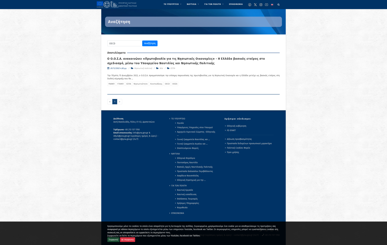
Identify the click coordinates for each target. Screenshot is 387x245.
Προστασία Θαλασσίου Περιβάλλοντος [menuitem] (195, 171)
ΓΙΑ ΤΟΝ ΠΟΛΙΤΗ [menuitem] (179, 185)
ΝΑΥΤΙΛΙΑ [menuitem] (175, 154)
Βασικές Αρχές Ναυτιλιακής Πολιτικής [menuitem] (195, 167)
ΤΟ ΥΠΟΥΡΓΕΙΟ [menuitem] (178, 118)
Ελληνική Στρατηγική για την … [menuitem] (191, 180)
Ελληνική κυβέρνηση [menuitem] (236, 126)
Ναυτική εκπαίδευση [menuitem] (186, 194)
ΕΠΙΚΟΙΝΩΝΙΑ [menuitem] (177, 213)
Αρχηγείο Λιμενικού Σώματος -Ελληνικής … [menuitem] (196, 133)
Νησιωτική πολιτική (143, 68)
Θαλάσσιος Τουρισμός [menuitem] (187, 199)
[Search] (279, 4)
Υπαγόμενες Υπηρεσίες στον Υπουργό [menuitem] (195, 127)
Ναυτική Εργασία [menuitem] (185, 190)
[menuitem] (172, 4)
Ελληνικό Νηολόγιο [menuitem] (186, 158)
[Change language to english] (272, 4)
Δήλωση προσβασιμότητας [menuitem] (239, 139)
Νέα (161, 68)
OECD (167, 84)
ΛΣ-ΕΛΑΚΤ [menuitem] (231, 130)
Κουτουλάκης (156, 84)
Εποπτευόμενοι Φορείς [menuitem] (188, 148)
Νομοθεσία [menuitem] (182, 207)
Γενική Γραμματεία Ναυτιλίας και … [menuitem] (193, 139)
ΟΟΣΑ (174, 84)
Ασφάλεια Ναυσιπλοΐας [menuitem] (188, 175)
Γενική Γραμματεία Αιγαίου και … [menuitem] (192, 144)
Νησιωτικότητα (141, 84)
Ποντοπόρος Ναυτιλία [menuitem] (187, 162)
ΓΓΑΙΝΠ (120, 84)
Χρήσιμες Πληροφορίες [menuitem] (188, 203)
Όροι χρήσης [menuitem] (233, 152)
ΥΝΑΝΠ (111, 84)
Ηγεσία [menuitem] (180, 123)
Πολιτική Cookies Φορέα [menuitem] (238, 148)
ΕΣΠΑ (172, 68)
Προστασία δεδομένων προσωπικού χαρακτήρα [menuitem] (249, 143)
